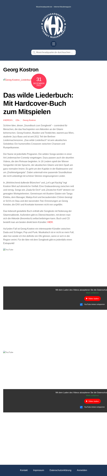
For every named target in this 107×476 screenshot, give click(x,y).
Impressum (38, 470)
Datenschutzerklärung (60, 470)
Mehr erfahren (92, 292)
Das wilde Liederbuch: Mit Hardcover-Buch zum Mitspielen (38, 103)
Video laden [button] (93, 298)
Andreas (8, 120)
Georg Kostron (29, 120)
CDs (17, 120)
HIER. (50, 222)
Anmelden (82, 470)
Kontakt (24, 470)
